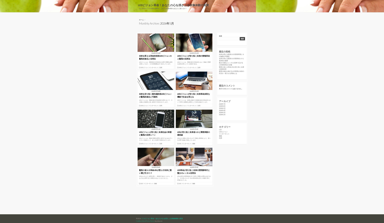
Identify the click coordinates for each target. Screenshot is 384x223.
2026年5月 (222, 108)
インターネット (153, 67)
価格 (193, 143)
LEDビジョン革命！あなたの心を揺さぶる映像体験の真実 (162, 218)
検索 (220, 36)
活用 (161, 67)
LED (180, 143)
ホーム (141, 20)
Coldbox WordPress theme (145, 221)
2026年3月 (222, 112)
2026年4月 (222, 110)
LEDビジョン (144, 67)
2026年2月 (222, 115)
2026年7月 (222, 104)
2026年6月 (222, 106)
